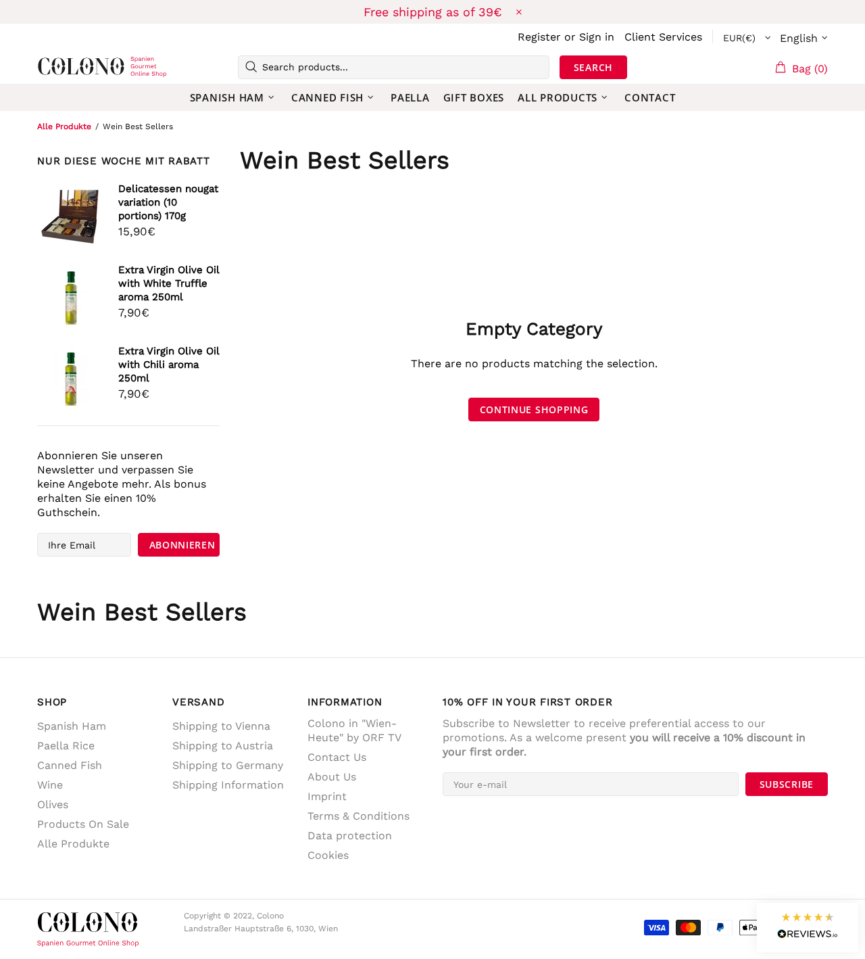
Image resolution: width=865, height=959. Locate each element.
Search (593, 67)
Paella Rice (66, 745)
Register (539, 36)
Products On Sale (83, 824)
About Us (331, 776)
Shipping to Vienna (221, 726)
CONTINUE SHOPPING (534, 409)
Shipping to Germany (227, 765)
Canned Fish (69, 765)
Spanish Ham (71, 726)
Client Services (663, 36)
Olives (52, 804)
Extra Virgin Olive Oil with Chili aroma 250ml (168, 364)
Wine (50, 784)
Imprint (327, 796)
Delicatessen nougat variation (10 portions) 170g (168, 202)
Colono (58, 67)
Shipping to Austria (222, 745)
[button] (807, 927)
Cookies (328, 855)
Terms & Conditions (358, 816)
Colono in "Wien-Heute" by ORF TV (354, 730)
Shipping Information (228, 784)
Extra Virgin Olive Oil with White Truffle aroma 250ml (168, 283)
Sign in (596, 36)
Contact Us (336, 757)
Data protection (349, 835)
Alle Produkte (64, 126)
